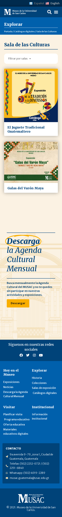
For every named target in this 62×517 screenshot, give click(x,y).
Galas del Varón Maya (25, 188)
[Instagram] (34, 355)
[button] (49, 12)
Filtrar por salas (18, 58)
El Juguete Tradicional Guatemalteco (26, 129)
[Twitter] (27, 355)
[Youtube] (41, 355)
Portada (8, 31)
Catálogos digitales (24, 31)
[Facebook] (21, 355)
